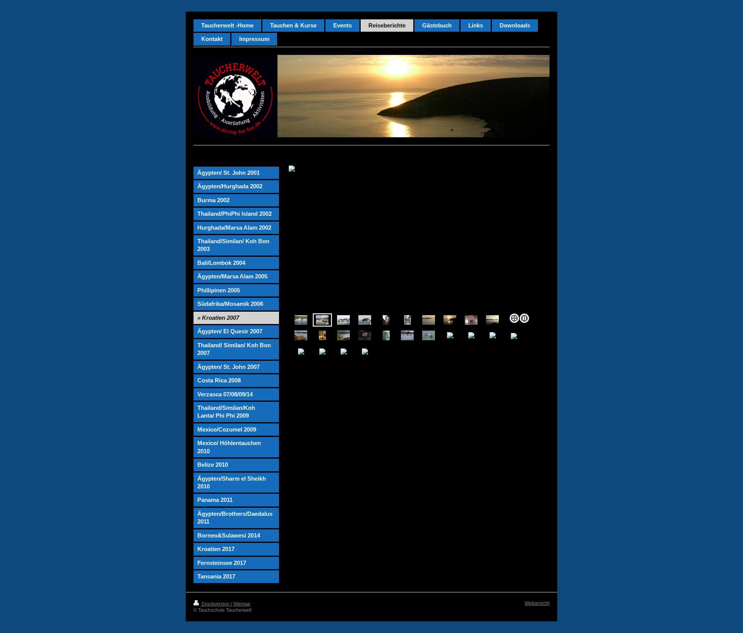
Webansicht (537, 603)
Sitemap (241, 604)
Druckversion (215, 604)
